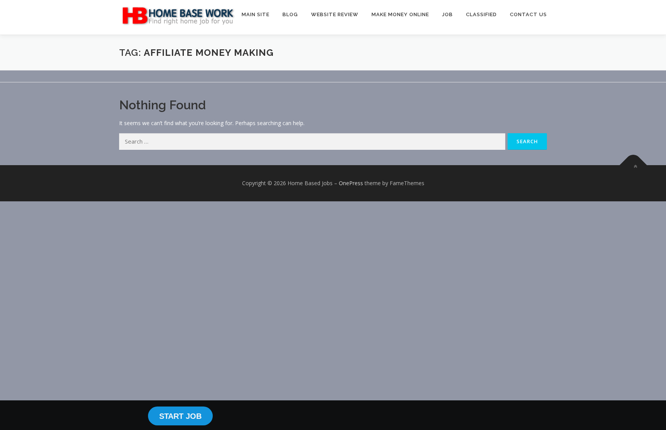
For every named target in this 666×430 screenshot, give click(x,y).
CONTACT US (528, 14)
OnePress (351, 183)
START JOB (180, 416)
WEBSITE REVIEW (334, 14)
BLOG (290, 14)
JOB (447, 14)
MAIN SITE (255, 14)
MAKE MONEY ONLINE (400, 14)
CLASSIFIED (481, 14)
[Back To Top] (633, 165)
